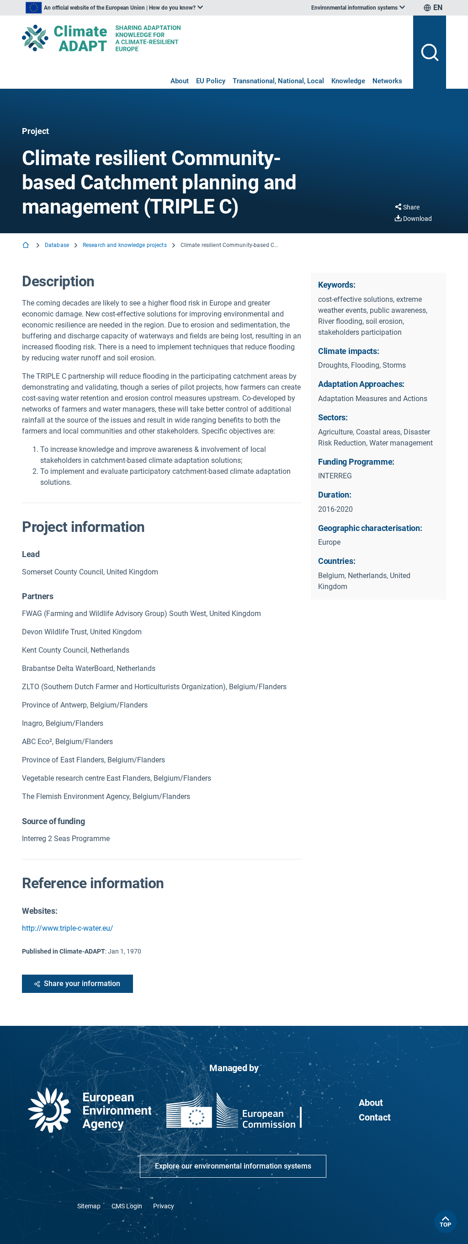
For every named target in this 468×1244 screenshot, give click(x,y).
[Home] (26, 246)
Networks (387, 81)
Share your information (82, 983)
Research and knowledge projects (125, 245)
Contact (375, 1117)
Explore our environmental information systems (233, 1166)
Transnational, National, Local (278, 81)
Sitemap (89, 1206)
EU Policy (210, 81)
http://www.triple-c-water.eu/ (67, 928)
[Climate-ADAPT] (214, 38)
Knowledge (348, 81)
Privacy (163, 1206)
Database (57, 245)
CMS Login (127, 1206)
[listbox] (114, 8)
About (179, 81)
